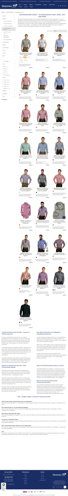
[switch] (3, 489)
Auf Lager (6, 61)
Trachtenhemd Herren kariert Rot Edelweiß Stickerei (59, 189)
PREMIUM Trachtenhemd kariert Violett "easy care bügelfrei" (42, 287)
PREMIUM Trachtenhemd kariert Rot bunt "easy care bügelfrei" (25, 254)
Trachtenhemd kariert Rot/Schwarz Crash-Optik (59, 254)
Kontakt (25, 483)
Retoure (42, 478)
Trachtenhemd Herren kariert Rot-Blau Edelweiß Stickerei (42, 221)
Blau (5, 66)
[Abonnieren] (65, 487)
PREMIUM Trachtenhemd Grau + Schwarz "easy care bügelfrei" (59, 287)
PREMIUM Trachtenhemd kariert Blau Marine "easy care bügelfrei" (42, 254)
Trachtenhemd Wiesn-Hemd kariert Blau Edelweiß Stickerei (59, 92)
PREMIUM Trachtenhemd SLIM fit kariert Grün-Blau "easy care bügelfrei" (59, 157)
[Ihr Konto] (63, 6)
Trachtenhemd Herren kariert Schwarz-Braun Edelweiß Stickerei (25, 54)
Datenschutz (25, 478)
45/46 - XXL (21, 58)
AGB (25, 476)
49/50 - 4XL (7, 80)
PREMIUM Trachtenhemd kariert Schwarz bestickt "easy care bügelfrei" (42, 189)
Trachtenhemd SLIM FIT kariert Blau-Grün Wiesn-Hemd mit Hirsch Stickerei (42, 157)
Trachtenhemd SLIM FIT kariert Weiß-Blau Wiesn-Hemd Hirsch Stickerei (42, 54)
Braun (6, 68)
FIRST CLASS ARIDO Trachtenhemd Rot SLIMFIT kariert (42, 124)
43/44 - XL (29, 57)
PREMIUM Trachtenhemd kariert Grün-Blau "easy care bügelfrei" (25, 157)
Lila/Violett (7, 75)
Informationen (25, 472)
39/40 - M (7, 88)
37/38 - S (6, 86)
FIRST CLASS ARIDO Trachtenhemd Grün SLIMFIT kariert (59, 222)
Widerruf (25, 480)
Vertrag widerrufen (42, 480)
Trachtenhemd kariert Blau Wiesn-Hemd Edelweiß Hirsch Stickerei (42, 92)
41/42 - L (25, 57)
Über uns (25, 481)
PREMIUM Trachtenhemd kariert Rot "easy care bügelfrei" (25, 92)
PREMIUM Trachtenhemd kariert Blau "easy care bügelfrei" (59, 54)
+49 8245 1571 (8, 477)
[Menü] (5, 483)
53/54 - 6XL (7, 84)
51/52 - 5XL (7, 82)
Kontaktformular (11, 484)
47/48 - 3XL (26, 58)
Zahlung (42, 476)
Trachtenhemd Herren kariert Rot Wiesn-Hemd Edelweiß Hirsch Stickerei (25, 124)
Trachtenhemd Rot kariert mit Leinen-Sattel (26, 286)
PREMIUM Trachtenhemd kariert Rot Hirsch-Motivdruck (25, 222)
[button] (14, 16)
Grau (5, 71)
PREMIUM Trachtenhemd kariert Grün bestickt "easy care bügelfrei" (59, 124)
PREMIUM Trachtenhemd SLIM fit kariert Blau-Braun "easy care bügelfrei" (26, 189)
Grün (5, 73)
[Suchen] (58, 6)
